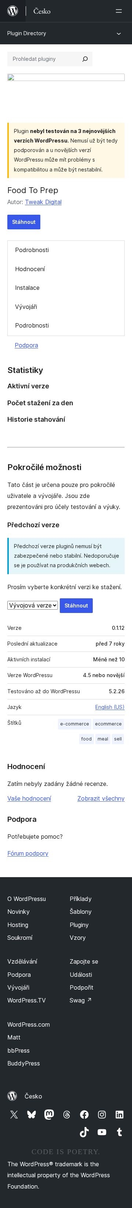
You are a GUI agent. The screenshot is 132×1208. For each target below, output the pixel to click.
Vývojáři (26, 306)
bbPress (18, 1050)
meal (103, 739)
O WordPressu (26, 898)
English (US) (110, 707)
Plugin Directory (26, 33)
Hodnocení (30, 269)
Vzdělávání (22, 961)
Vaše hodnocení (29, 798)
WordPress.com (28, 1024)
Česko (33, 1096)
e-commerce (74, 724)
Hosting (17, 924)
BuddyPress (23, 1063)
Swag (81, 1000)
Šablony (81, 911)
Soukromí (19, 937)
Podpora (26, 345)
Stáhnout (24, 222)
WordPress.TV (26, 1000)
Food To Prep (32, 190)
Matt (14, 1037)
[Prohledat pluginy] (85, 59)
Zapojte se (84, 961)
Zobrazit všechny (101, 798)
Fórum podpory (27, 853)
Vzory (78, 937)
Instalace (27, 287)
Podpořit (82, 987)
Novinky (18, 911)
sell (118, 739)
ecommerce (108, 724)
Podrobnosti (32, 250)
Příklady (81, 898)
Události (81, 974)
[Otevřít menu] (120, 11)
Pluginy (79, 924)
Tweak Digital (43, 202)
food (86, 739)
